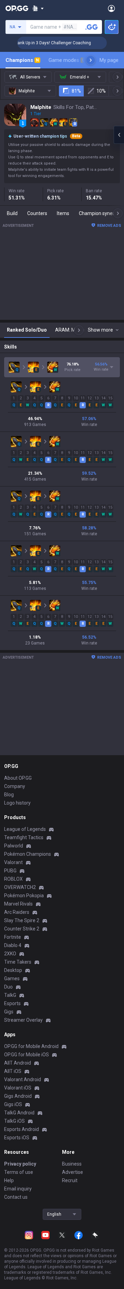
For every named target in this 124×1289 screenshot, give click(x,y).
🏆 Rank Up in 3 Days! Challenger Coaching (45, 42)
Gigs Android (18, 1096)
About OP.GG (18, 778)
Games (12, 978)
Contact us (16, 1197)
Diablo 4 (12, 945)
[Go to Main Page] (17, 8)
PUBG (10, 870)
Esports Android (21, 1129)
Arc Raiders (16, 912)
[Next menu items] (90, 60)
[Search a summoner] (91, 27)
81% (76, 91)
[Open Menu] (111, 8)
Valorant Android (22, 1079)
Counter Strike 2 (21, 928)
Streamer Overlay (23, 1020)
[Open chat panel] (119, 135)
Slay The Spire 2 (21, 920)
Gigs (8, 1011)
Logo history (17, 803)
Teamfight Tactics (23, 837)
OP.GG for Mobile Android (31, 1046)
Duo (8, 987)
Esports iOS (16, 1137)
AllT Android (17, 1063)
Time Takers (17, 962)
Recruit (70, 1180)
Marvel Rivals (18, 904)
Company (14, 786)
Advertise (72, 1172)
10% (101, 91)
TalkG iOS (14, 1121)
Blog (9, 794)
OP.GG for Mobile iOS (26, 1054)
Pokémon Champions (27, 854)
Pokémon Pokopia (24, 895)
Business (72, 1164)
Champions (22, 60)
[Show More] (38, 8)
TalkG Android (19, 1112)
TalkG (10, 995)
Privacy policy (20, 1164)
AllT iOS (12, 1071)
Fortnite (12, 937)
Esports (12, 1003)
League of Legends (25, 829)
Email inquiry (18, 1188)
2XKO (10, 953)
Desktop (13, 970)
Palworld (13, 845)
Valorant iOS (17, 1088)
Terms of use (18, 1172)
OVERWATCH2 (20, 887)
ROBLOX (13, 879)
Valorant (13, 862)
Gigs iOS (13, 1104)
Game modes (67, 60)
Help (9, 1180)
